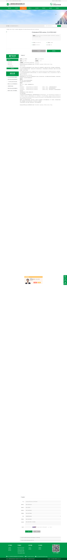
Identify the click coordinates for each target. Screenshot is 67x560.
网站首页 (9, 8)
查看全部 (12, 68)
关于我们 (16, 8)
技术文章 (36, 8)
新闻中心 (30, 8)
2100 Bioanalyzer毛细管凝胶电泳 (21, 550)
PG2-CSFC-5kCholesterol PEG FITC (28, 540)
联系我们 (57, 8)
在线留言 (50, 8)
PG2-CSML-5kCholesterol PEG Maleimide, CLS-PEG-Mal (31, 537)
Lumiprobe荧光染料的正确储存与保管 (13, 77)
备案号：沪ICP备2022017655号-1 (30, 558)
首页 (10, 29)
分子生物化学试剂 (10, 66)
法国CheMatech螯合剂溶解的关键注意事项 (13, 88)
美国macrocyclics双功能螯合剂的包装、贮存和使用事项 (13, 83)
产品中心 (23, 8)
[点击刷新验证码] (34, 527)
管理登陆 (55, 558)
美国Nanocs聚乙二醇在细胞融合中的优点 (13, 90)
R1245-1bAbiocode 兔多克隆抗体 (21, 551)
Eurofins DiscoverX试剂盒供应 (21, 547)
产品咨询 (38, 50)
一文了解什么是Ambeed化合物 (12, 81)
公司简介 (9, 547)
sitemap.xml (59, 558)
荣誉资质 (43, 8)
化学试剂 (16, 29)
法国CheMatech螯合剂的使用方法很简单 (13, 79)
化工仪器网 (52, 558)
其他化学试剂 (20, 29)
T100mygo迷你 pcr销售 (21, 553)
